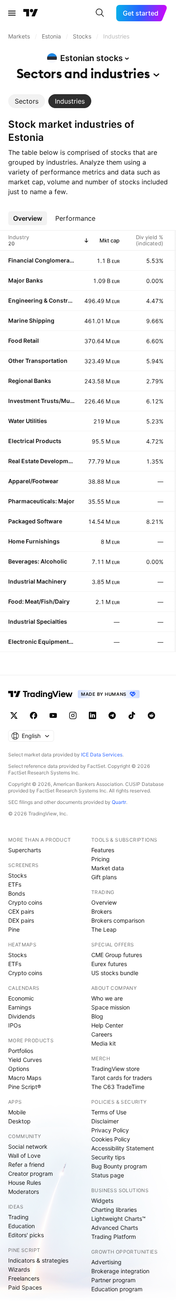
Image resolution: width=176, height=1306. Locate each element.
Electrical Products (34, 440)
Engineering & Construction (41, 300)
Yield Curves (25, 1059)
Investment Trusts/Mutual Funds (41, 400)
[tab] (26, 101)
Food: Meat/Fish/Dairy (39, 601)
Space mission (110, 1007)
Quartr (119, 802)
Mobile (17, 1112)
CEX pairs (21, 911)
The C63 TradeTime (117, 1086)
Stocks (17, 875)
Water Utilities (27, 420)
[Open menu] (12, 13)
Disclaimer (105, 1121)
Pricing (100, 859)
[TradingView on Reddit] (151, 715)
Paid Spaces (25, 1287)
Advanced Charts (114, 1227)
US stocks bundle (114, 972)
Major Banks (25, 280)
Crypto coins (25, 902)
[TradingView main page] (30, 13)
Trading (18, 1216)
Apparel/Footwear (33, 481)
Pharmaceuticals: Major (41, 501)
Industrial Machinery (37, 581)
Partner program (113, 1280)
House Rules (24, 1182)
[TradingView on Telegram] (112, 715)
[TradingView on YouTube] (53, 715)
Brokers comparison (117, 920)
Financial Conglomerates (41, 260)
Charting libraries (114, 1209)
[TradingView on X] (14, 715)
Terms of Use (108, 1112)
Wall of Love (24, 1155)
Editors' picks (26, 1234)
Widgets (102, 1200)
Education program (116, 1289)
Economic (21, 998)
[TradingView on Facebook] (33, 715)
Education (21, 1225)
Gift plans (104, 877)
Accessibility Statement (122, 1148)
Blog (97, 1016)
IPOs (14, 1025)
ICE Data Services (101, 754)
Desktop (19, 1121)
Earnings (19, 1007)
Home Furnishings (34, 541)
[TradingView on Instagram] (73, 715)
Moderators (23, 1191)
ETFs (14, 884)
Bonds (16, 893)
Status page (107, 1175)
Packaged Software (35, 521)
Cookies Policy (110, 1139)
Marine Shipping (31, 320)
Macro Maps (24, 1077)
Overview (104, 902)
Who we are (107, 998)
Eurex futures (109, 963)
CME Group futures (116, 954)
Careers (101, 1034)
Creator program (30, 1173)
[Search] (100, 13)
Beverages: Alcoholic (37, 561)
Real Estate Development (41, 460)
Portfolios (20, 1050)
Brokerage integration (120, 1271)
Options (18, 1068)
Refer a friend (26, 1164)
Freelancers (23, 1278)
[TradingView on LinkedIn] (92, 715)
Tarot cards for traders (121, 1077)
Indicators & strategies (38, 1260)
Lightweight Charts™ (118, 1218)
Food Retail (23, 340)
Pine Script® (24, 1086)
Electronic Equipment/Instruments (41, 641)
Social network (27, 1146)
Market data (107, 868)
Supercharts (24, 850)
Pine (14, 929)
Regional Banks (29, 380)
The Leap (104, 929)
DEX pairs (21, 920)
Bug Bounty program (119, 1166)
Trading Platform (113, 1236)
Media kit (103, 1043)
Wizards (19, 1269)
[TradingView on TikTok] (132, 715)
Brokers (101, 911)
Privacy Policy (110, 1130)
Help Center (107, 1025)
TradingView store (115, 1068)
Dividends (21, 1016)
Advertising (106, 1261)
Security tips (108, 1157)
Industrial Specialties (37, 621)
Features (102, 850)
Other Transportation (38, 360)
